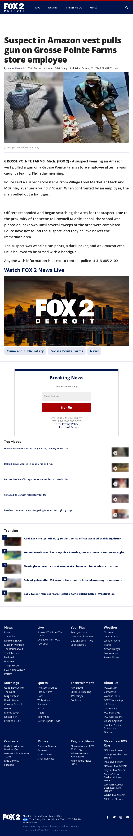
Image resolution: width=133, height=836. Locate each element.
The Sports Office (47, 687)
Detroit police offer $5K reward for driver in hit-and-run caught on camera (73, 580)
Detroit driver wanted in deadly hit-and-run (28, 463)
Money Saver (11, 712)
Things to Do (11, 665)
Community (110, 708)
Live (40, 627)
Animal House (111, 657)
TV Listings (77, 696)
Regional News (82, 741)
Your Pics (78, 627)
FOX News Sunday (14, 669)
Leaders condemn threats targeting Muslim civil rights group (38, 510)
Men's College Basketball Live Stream (112, 777)
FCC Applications (113, 716)
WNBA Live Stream (114, 795)
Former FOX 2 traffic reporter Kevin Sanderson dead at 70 (35, 479)
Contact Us (110, 691)
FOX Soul (42, 643)
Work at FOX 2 (112, 696)
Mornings (11, 683)
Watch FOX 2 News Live (34, 270)
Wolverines (43, 700)
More (93, 7)
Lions (40, 696)
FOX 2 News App (113, 700)
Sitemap (108, 732)
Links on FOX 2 (12, 721)
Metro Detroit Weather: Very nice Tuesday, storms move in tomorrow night (74, 552)
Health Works (11, 700)
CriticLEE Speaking (81, 691)
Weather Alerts (112, 640)
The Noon (10, 691)
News (94, 351)
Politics (8, 673)
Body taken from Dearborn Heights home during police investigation (69, 594)
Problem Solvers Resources (113, 726)
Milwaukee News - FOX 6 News (81, 755)
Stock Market (44, 754)
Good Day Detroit (14, 687)
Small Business (45, 758)
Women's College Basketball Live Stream (113, 787)
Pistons (41, 708)
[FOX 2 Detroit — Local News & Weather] (15, 7)
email (127, 817)
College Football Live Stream (115, 756)
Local (7, 632)
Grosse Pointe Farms (67, 351)
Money (42, 741)
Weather (110, 627)
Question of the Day (82, 636)
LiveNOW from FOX (48, 639)
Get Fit (8, 708)
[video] (120, 452)
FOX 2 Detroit (34, 68)
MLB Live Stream (113, 761)
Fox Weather (111, 653)
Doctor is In (10, 716)
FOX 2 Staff (110, 687)
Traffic (107, 644)
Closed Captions (113, 721)
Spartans (42, 704)
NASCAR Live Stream (115, 765)
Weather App (111, 636)
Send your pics (79, 632)
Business (9, 661)
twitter (114, 817)
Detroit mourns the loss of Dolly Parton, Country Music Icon (36, 448)
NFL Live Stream (113, 750)
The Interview (11, 653)
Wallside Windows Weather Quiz (14, 747)
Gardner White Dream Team (16, 755)
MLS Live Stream (113, 799)
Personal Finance (47, 746)
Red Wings (43, 716)
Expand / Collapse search (127, 7)
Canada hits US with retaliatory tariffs (25, 494)
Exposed (9, 764)
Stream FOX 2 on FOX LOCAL (49, 634)
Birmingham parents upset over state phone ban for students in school (71, 566)
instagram (121, 817)
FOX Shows (77, 687)
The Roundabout (13, 649)
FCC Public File (112, 712)
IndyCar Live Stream (115, 770)
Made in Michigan (14, 644)
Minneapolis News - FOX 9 (82, 762)
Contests (76, 700)
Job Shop (109, 704)
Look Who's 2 (78, 644)
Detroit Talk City (13, 640)
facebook (107, 817)
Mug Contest (11, 696)
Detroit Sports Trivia (82, 640)
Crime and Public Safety (55, 68)
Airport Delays (112, 649)
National (9, 657)
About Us (111, 683)
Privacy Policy (70, 424)
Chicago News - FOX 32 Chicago (82, 747)
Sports (42, 683)
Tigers (40, 712)
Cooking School (13, 704)
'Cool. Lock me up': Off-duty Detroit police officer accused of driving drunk (72, 538)
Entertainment (82, 683)
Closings (108, 632)
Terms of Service (69, 427)
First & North (44, 691)
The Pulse (9, 636)
